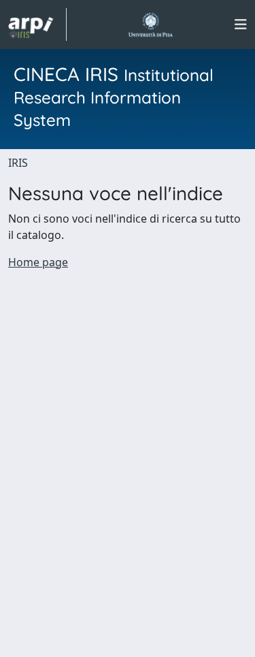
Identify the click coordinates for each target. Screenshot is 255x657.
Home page (38, 262)
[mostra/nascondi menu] (241, 24)
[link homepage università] (151, 24)
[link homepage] (37, 24)
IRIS (18, 162)
